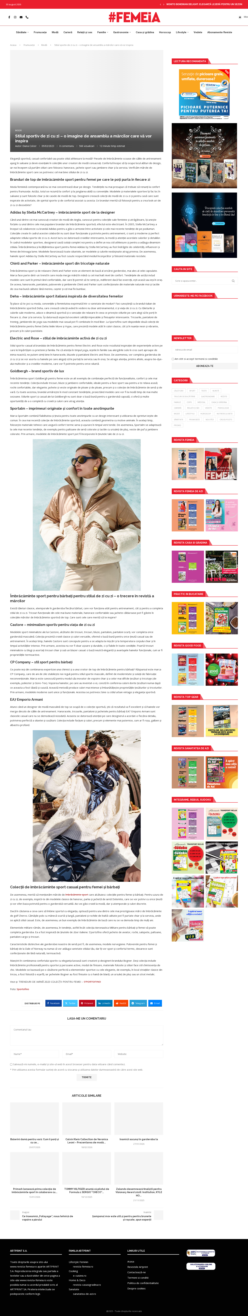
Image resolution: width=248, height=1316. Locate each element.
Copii (189, 402)
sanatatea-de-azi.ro (84, 1293)
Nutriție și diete (224, 413)
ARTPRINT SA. (18, 1289)
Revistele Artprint (137, 1267)
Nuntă (216, 390)
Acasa (13, 44)
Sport (192, 390)
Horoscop (165, 32)
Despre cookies (136, 1288)
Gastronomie (121, 32)
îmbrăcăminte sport (76, 894)
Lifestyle (181, 32)
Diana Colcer (29, 146)
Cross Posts (226, 419)
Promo (177, 425)
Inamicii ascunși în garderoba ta (139, 1139)
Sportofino (23, 989)
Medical (201, 402)
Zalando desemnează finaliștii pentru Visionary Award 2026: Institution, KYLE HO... (139, 1192)
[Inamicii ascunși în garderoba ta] (138, 1118)
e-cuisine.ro (79, 1275)
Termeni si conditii (137, 1277)
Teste (204, 390)
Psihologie (223, 408)
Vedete (198, 32)
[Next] (163, 4)
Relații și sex (84, 32)
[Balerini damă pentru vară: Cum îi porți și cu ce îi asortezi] (34, 1118)
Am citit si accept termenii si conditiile (196, 358)
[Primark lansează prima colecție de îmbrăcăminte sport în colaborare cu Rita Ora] (34, 1168)
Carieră (67, 32)
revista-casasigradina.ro (87, 1284)
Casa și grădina (145, 32)
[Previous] (160, 4)
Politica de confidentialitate (143, 1283)
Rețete (224, 396)
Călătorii (178, 390)
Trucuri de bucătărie (184, 396)
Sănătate (21, 32)
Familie (101, 32)
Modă (55, 32)
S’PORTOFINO (92, 981)
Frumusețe (40, 32)
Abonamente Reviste (219, 32)
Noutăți (210, 419)
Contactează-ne (136, 1272)
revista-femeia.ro (83, 1266)
